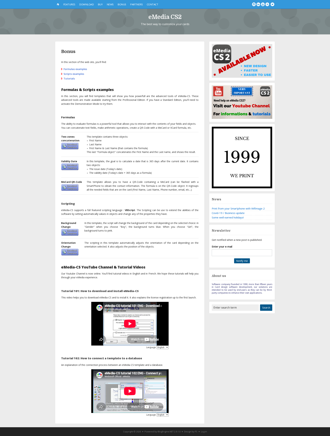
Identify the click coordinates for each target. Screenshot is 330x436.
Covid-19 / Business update (228, 213)
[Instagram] (254, 4)
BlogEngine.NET (166, 431)
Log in (204, 431)
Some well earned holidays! (228, 217)
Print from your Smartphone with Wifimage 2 (238, 208)
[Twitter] (272, 4)
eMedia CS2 (165, 17)
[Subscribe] (267, 4)
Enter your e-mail (222, 246)
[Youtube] (263, 4)
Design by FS (190, 431)
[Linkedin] (258, 4)
